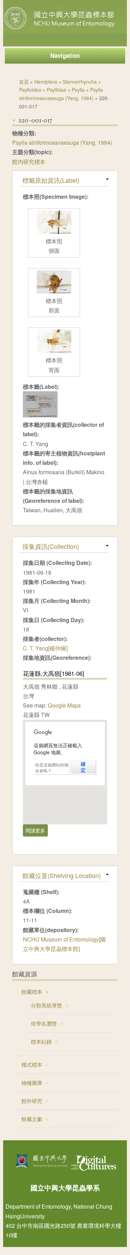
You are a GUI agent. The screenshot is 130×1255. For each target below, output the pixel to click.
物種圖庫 (31, 1082)
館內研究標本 (28, 162)
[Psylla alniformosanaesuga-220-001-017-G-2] (54, 232)
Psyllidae (56, 89)
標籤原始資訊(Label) (51, 179)
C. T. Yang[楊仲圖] (45, 648)
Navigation (65, 55)
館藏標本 (31, 991)
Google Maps (64, 705)
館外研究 (31, 1100)
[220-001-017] (40, 415)
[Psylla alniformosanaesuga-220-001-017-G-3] (54, 291)
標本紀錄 (41, 1041)
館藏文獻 (31, 1118)
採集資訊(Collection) (51, 546)
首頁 (24, 81)
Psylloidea (30, 89)
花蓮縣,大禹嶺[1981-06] (53, 673)
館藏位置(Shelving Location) (62, 875)
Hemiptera (45, 81)
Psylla (78, 89)
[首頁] (60, 29)
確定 (83, 767)
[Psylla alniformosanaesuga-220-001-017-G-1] (54, 351)
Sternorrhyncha (80, 81)
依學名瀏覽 (44, 1023)
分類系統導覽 (46, 1005)
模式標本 (31, 1064)
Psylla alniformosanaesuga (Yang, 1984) (62, 142)
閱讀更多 (37, 830)
